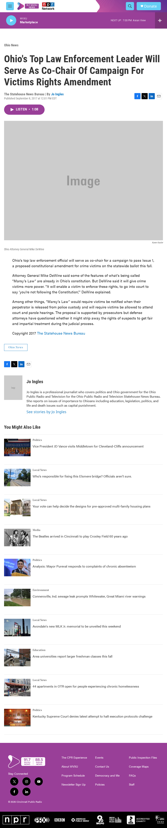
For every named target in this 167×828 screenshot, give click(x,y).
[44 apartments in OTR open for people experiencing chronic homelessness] (17, 687)
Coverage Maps (139, 766)
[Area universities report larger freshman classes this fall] (17, 657)
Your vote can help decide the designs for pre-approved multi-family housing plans (92, 506)
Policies (100, 784)
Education (39, 650)
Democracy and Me (107, 775)
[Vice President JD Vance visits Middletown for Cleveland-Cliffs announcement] (17, 447)
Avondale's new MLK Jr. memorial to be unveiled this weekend (77, 626)
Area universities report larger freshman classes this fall (72, 656)
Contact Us (102, 766)
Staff (131, 784)
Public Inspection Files (143, 757)
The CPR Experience (74, 757)
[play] (11, 20)
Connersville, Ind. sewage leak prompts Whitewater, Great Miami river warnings (89, 596)
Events (99, 757)
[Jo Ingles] (13, 387)
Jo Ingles (57, 94)
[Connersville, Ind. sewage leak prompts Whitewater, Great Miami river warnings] (17, 597)
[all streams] (161, 20)
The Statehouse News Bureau (61, 333)
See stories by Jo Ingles (46, 411)
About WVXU (70, 766)
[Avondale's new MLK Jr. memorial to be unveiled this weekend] (17, 627)
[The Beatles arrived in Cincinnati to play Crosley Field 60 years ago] (17, 537)
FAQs (132, 775)
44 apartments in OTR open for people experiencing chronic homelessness (86, 686)
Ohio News (11, 45)
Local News (40, 470)
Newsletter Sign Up (74, 784)
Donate (150, 6)
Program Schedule (73, 775)
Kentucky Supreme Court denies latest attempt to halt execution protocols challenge (92, 716)
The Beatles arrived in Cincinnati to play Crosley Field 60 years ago (80, 536)
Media (36, 530)
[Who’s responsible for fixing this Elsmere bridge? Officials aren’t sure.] (17, 477)
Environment (41, 590)
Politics (37, 440)
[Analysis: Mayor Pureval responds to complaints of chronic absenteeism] (17, 567)
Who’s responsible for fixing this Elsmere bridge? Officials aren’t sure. (82, 476)
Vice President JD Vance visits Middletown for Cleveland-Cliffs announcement (88, 446)
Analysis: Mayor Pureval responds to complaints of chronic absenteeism (84, 566)
